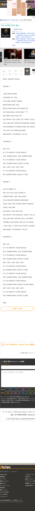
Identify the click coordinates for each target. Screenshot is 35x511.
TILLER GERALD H (26, 37)
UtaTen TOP (3, 474)
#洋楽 (13, 45)
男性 (10, 389)
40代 (30, 393)
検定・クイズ (3, 490)
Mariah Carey (18, 29)
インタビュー (3, 496)
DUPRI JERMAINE (21, 33)
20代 (15, 393)
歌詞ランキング (4, 481)
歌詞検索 (2, 476)
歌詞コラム (3, 483)
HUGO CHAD (31, 33)
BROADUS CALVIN (22, 35)
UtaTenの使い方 (29, 485)
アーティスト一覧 (30, 481)
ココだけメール (29, 474)
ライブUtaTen (3, 494)
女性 (23, 389)
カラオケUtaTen (4, 492)
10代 (8, 393)
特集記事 (2, 487)
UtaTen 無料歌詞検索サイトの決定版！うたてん (11, 500)
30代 (23, 393)
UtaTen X (27, 476)
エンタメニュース (5, 485)
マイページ (3, 479)
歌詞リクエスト (29, 479)
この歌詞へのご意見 (16, 308)
